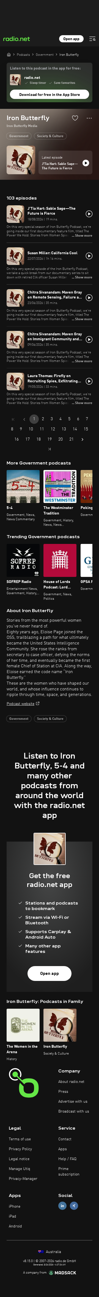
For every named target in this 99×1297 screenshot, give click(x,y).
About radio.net (71, 1082)
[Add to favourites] (75, 118)
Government (18, 136)
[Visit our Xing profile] (74, 1206)
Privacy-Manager (23, 1179)
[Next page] (82, 439)
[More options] (89, 118)
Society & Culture (50, 136)
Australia (53, 1252)
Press (63, 1092)
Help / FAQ (67, 1159)
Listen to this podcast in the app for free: (45, 68)
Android (15, 1226)
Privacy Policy (20, 1149)
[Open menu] (92, 38)
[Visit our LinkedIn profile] (62, 1206)
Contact (65, 1139)
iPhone (14, 1206)
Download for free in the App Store (49, 95)
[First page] (13, 419)
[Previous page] (24, 419)
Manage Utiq (19, 1169)
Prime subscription (68, 1171)
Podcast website (20, 704)
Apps (62, 1149)
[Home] (9, 54)
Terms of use (20, 1139)
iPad (12, 1216)
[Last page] (49, 449)
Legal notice (19, 1159)
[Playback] (85, 163)
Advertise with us (72, 1102)
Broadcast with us (73, 1111)
